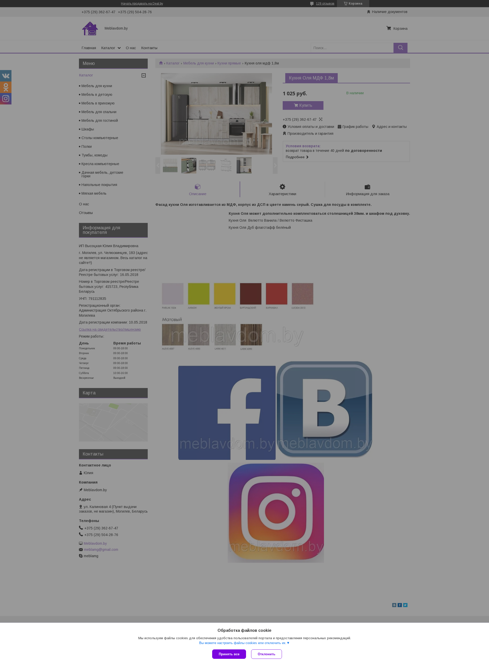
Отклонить (266, 654)
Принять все (229, 654)
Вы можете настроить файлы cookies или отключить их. (243, 643)
